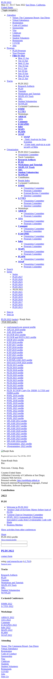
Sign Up (5, 676)
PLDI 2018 (17, 299)
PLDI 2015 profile (15, 365)
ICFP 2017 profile (15, 345)
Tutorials (22, 91)
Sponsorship (17, 28)
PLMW (4, 632)
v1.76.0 (27, 561)
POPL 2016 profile (15, 395)
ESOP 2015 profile (15, 340)
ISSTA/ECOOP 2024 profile (20, 362)
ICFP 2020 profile (15, 352)
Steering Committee (32, 196)
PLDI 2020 (17, 294)
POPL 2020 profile (15, 405)
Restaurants (17, 40)
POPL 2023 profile (15, 413)
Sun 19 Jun (23, 73)
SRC (20, 99)
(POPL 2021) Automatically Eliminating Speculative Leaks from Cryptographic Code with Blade (29, 520)
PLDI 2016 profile (15, 367)
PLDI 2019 (17, 297)
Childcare (16, 33)
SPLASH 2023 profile (17, 438)
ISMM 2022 (6, 604)
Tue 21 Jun (23, 78)
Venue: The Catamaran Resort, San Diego (31, 17)
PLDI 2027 (17, 277)
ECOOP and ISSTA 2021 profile (21, 337)
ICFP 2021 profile (15, 355)
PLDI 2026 (17, 279)
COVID (16, 43)
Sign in (10, 312)
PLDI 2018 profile (15, 370)
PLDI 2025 (17, 282)
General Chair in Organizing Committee (25, 515)
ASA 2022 (6, 620)
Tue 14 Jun (23, 61)
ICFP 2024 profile (15, 357)
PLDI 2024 (17, 284)
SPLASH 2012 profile (17, 421)
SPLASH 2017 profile (17, 426)
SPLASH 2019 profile (17, 428)
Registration (17, 23)
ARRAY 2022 (7, 617)
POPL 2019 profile (15, 403)
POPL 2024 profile (15, 416)
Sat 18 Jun (22, 71)
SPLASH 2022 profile (17, 436)
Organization (12, 149)
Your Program (18, 53)
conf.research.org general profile (21, 327)
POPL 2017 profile (15, 398)
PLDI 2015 (17, 307)
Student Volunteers (20, 38)
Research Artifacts (26, 86)
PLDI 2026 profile (15, 388)
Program (10, 48)
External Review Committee (36, 193)
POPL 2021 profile (15, 408)
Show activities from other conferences (18, 529)
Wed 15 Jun (23, 63)
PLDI (20, 88)
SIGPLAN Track (25, 96)
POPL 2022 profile (15, 411)
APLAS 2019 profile (16, 329)
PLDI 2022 (6, 319)
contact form (6, 556)
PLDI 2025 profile (15, 385)
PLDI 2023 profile (15, 380)
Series (15, 274)
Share (3, 534)
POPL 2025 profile (15, 418)
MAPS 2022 (6, 630)
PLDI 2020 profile (15, 375)
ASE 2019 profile (15, 332)
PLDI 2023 (17, 287)
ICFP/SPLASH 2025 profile (19, 360)
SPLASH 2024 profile (17, 441)
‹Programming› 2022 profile (19, 446)
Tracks (10, 81)
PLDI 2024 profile (15, 383)
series (15, 319)
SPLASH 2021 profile (17, 433)
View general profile (9, 540)
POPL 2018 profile (15, 400)
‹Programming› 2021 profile (19, 444)
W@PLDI (22, 104)
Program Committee (33, 190)
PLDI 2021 (17, 292)
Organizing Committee (28, 154)
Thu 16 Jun (23, 66)
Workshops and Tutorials (29, 94)
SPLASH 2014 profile (17, 423)
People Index (24, 180)
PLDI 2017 (17, 302)
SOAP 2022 (6, 635)
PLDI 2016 (17, 305)
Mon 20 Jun (23, 76)
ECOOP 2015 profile (16, 335)
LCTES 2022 (7, 606)
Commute (5, 622)
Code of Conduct (20, 25)
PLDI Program (19, 50)
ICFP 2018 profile (15, 347)
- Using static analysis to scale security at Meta (37, 145)
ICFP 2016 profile (15, 342)
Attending (11, 15)
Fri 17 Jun (22, 68)
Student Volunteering (27, 101)
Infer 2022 (5, 627)
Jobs (14, 45)
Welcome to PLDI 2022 (17, 507)
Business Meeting (15, 525)
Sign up (10, 314)
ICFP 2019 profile (15, 350)
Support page (6, 564)
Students (16, 35)
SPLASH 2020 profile (17, 431)
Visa (14, 30)
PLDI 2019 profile (15, 373)
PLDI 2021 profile (15, 378)
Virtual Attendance (20, 20)
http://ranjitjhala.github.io (28, 480)
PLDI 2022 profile (9, 322)
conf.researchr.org (14, 561)
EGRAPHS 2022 (9, 625)
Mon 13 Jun (23, 58)
